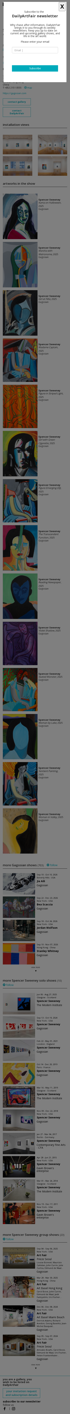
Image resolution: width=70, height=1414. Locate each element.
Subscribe (35, 68)
